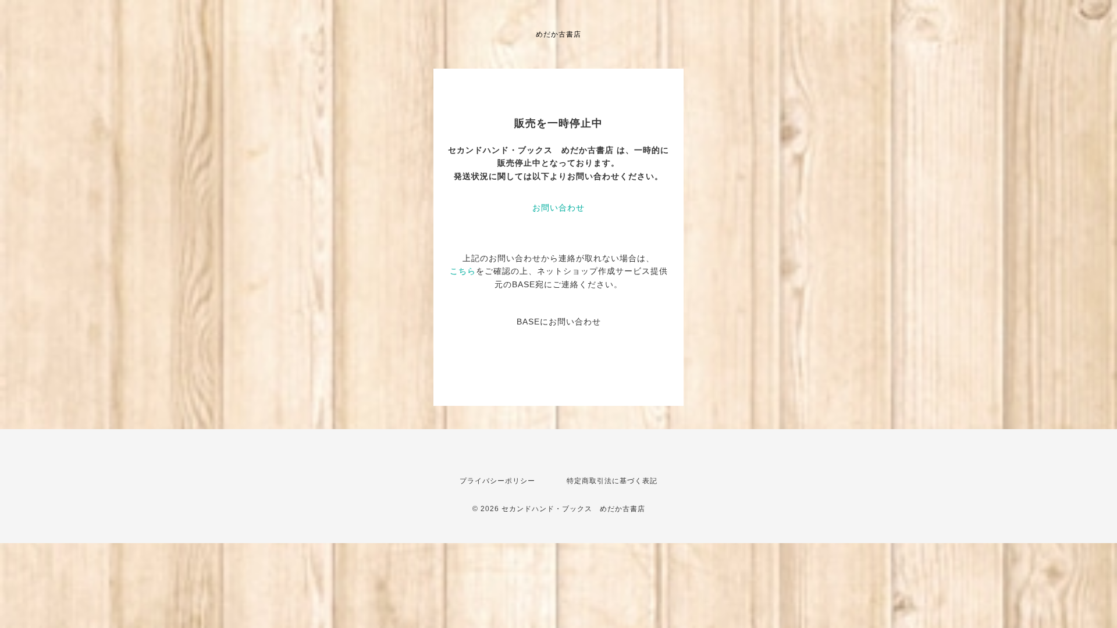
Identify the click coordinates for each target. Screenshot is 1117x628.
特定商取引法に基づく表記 (612, 481)
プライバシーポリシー (497, 481)
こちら (463, 271)
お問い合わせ (558, 207)
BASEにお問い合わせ (559, 321)
